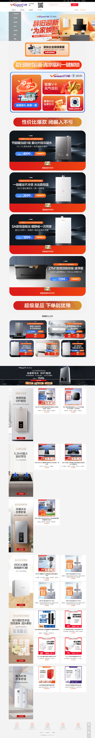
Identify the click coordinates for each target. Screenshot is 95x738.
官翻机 (15, 38)
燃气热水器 (16, 13)
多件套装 (15, 30)
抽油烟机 (15, 22)
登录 (64, 0)
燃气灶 (15, 26)
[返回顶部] (89, 736)
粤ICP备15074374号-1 (51, 735)
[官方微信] (89, 732)
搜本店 (74, 4)
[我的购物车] (89, 724)
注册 (68, 0)
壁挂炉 (15, 34)
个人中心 (77, 0)
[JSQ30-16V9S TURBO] (47, 26)
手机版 (84, 0)
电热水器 (15, 17)
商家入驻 (72, 0)
